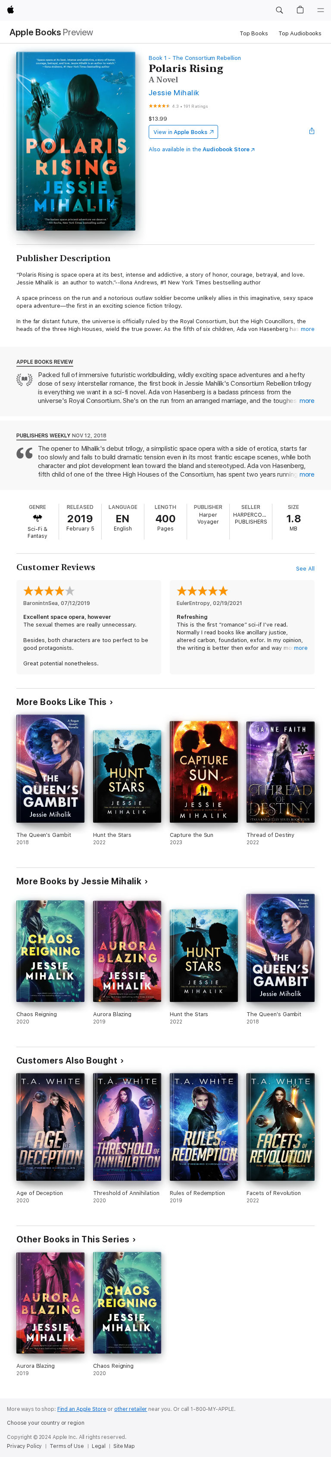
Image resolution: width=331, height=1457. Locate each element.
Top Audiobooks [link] (300, 33)
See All (305, 568)
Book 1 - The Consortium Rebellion (195, 58)
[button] (279, 10)
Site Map (124, 1446)
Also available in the (199, 149)
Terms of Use (67, 1446)
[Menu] (320, 10)
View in (180, 132)
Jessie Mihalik (174, 92)
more (308, 329)
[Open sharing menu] (312, 132)
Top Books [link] (254, 33)
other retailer (130, 1409)
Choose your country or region (45, 1423)
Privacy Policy (24, 1446)
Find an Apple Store (81, 1409)
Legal (99, 1446)
